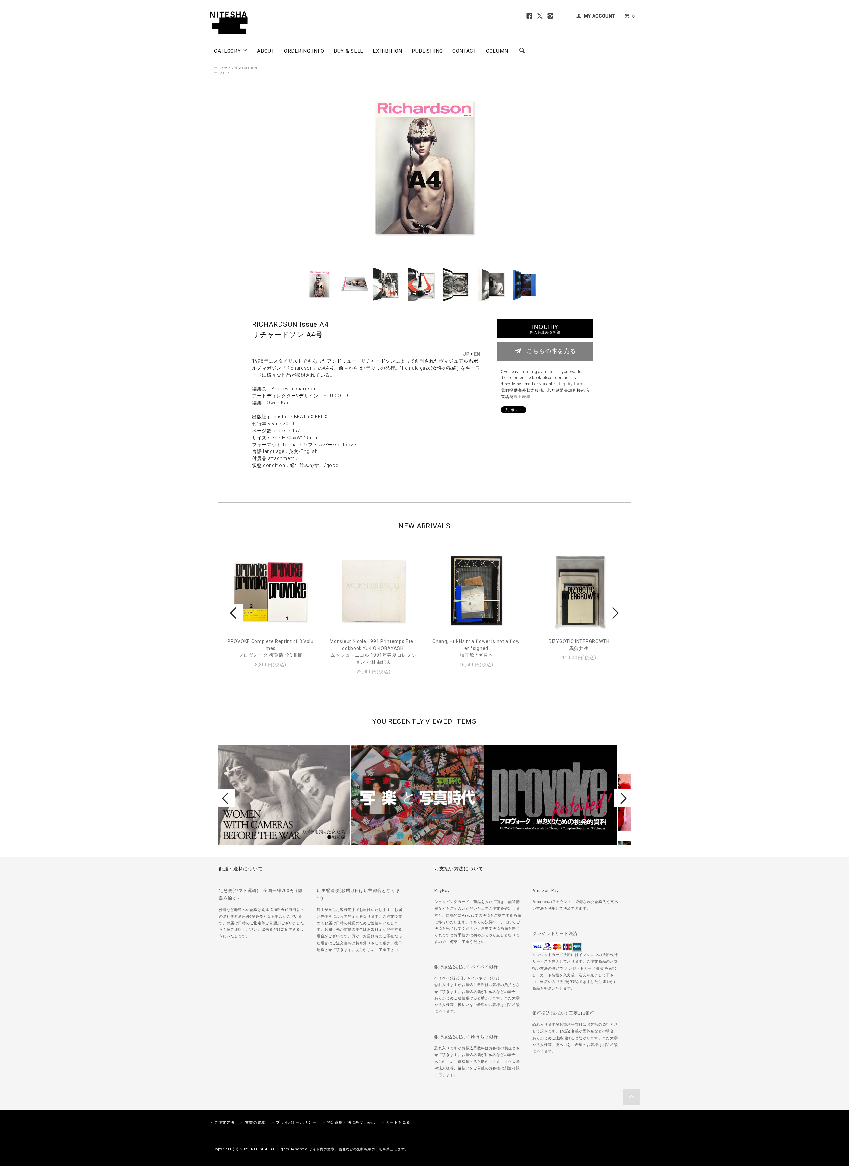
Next (614, 613)
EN (477, 354)
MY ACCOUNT (599, 16)
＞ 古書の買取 (252, 1122)
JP (466, 354)
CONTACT (464, 51)
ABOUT (266, 51)
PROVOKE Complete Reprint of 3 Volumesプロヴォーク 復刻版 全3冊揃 (271, 648)
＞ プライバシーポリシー (293, 1122)
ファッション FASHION (238, 68)
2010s (225, 73)
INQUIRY (545, 328)
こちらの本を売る (551, 351)
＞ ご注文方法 (221, 1122)
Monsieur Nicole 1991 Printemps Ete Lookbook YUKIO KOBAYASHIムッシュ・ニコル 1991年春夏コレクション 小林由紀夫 (373, 652)
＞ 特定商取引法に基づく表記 (348, 1122)
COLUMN (497, 51)
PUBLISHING (427, 51)
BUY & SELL (348, 51)
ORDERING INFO (304, 51)
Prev (234, 613)
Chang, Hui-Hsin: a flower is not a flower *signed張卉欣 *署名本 (476, 648)
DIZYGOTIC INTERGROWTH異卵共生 (579, 645)
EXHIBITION (387, 51)
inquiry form (571, 384)
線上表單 (522, 396)
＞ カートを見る (395, 1122)
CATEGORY (228, 51)
